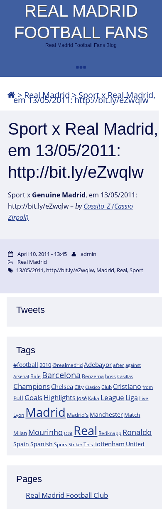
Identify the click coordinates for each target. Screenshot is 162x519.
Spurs (60, 444)
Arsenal (21, 376)
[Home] (11, 95)
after (118, 365)
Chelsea (62, 386)
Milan (20, 433)
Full (18, 398)
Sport (136, 270)
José (82, 398)
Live (143, 398)
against (133, 365)
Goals (33, 397)
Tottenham (109, 444)
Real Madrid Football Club (67, 495)
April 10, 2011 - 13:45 (42, 254)
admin (88, 254)
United (135, 444)
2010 (45, 365)
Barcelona (61, 375)
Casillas (125, 376)
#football (25, 365)
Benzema (93, 376)
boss (110, 376)
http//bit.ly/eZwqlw (70, 270)
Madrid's (77, 414)
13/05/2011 (30, 270)
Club (106, 387)
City (79, 387)
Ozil (68, 433)
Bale (35, 376)
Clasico (92, 387)
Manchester (106, 414)
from (147, 387)
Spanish (41, 444)
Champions (31, 386)
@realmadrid (67, 365)
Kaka (93, 398)
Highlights (60, 397)
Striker (75, 445)
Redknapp (109, 433)
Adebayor (98, 364)
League (112, 397)
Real (85, 430)
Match (132, 414)
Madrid (45, 412)
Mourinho (45, 432)
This (88, 444)
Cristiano (127, 386)
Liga (131, 397)
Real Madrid (32, 262)
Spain (21, 444)
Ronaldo (137, 432)
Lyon (18, 414)
